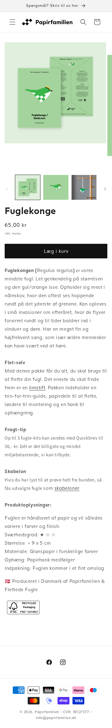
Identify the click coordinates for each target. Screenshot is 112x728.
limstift (37, 387)
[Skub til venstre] (7, 189)
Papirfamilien (47, 712)
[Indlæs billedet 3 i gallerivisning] (84, 187)
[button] (12, 22)
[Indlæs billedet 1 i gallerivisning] (27, 187)
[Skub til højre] (105, 189)
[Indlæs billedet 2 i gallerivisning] (55, 187)
